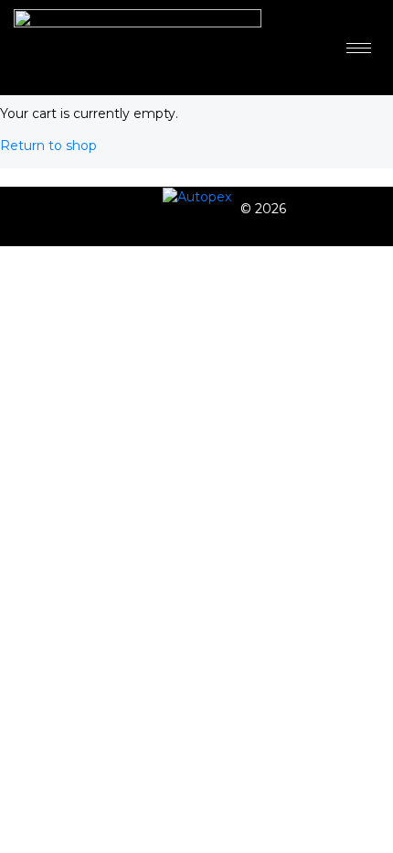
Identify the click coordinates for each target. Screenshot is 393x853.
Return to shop (48, 145)
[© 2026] (197, 197)
